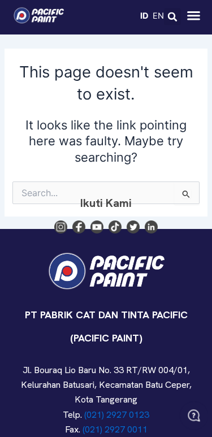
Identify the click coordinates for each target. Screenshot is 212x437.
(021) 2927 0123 (116, 415)
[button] (172, 16)
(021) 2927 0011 (115, 429)
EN (158, 15)
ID (144, 15)
